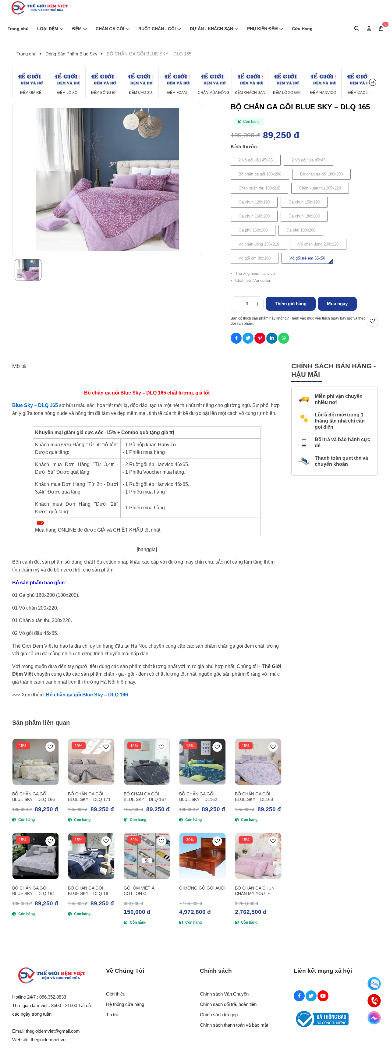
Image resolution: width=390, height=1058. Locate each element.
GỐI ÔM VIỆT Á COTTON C (139, 891)
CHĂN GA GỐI (110, 28)
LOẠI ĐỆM (47, 28)
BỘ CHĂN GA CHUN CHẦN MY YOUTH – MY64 (255, 891)
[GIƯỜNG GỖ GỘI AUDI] (202, 856)
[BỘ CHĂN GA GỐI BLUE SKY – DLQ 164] (35, 856)
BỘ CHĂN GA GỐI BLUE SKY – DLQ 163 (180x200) (89, 891)
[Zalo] (374, 983)
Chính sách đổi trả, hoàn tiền (228, 1004)
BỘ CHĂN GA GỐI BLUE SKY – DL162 (198, 796)
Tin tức (113, 1014)
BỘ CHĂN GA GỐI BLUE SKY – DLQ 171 (89, 796)
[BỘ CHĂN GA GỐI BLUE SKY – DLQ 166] (35, 762)
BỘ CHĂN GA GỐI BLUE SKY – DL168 (254, 796)
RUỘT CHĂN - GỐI (157, 28)
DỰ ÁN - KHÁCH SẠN (211, 28)
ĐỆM (77, 28)
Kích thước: (244, 146)
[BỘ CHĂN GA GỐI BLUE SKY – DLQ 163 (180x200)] (91, 856)
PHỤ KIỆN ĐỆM (262, 28)
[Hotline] (374, 1000)
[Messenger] (374, 1017)
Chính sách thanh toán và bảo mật (234, 1025)
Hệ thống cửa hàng (125, 1004)
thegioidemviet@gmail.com (53, 1031)
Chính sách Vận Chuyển (224, 993)
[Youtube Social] (322, 995)
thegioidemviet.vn (48, 1039)
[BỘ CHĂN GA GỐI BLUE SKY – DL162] (202, 762)
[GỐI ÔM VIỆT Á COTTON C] (147, 856)
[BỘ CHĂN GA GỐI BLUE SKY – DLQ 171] (91, 762)
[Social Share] (236, 338)
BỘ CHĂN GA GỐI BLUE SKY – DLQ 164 (33, 891)
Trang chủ (18, 28)
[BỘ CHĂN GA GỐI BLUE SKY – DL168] (258, 762)
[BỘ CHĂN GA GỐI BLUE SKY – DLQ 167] (147, 762)
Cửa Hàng (302, 28)
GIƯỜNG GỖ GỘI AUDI (202, 888)
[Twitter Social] (311, 995)
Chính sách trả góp (219, 1014)
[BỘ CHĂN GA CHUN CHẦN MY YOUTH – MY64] (258, 856)
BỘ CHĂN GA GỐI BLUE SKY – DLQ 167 (145, 796)
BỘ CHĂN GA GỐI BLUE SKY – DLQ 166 (33, 796)
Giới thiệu (115, 993)
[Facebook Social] (299, 995)
